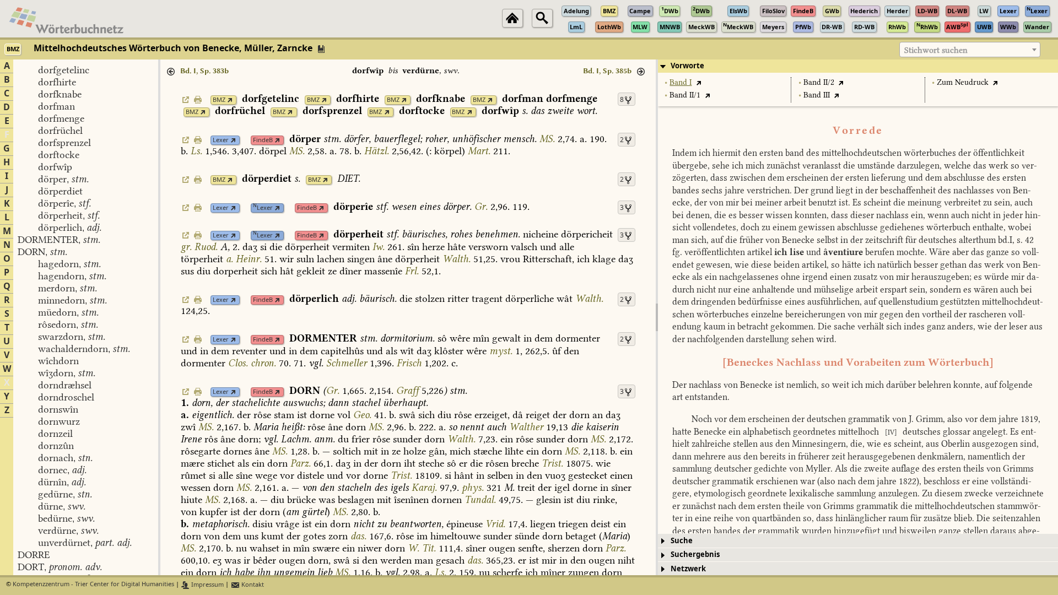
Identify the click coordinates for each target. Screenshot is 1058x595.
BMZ (219, 100)
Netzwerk (688, 569)
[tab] (858, 66)
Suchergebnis (695, 554)
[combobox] (969, 49)
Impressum (207, 585)
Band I (681, 82)
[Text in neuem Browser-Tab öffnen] (698, 82)
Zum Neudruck (963, 82)
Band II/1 (685, 95)
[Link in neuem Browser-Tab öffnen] (230, 100)
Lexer (221, 140)
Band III (816, 95)
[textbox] (970, 50)
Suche (682, 541)
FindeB (263, 140)
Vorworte (687, 66)
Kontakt (252, 585)
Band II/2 (818, 82)
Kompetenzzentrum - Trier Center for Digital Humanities (93, 585)
